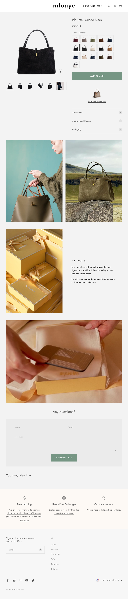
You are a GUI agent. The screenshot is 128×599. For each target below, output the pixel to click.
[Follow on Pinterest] (20, 580)
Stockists (54, 549)
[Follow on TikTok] (33, 580)
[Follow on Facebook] (7, 580)
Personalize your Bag (97, 101)
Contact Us (55, 554)
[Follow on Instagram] (14, 580)
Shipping (55, 564)
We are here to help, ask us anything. (103, 509)
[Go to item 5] (50, 86)
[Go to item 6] (60, 86)
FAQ (53, 559)
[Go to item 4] (40, 86)
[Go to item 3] (30, 86)
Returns (54, 569)
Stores (53, 544)
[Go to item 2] (20, 86)
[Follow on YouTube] (26, 580)
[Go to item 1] (10, 86)
